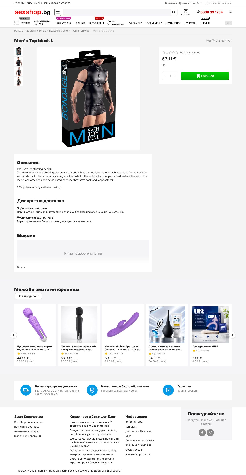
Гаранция (184, 386)
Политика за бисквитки (139, 440)
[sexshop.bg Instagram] (210, 432)
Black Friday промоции (28, 435)
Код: (208, 40)
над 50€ (183, 3)
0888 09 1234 (134, 422)
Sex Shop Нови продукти (29, 422)
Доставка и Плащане (219, 3)
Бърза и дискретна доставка (56, 386)
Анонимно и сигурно (26, 431)
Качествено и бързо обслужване (125, 386)
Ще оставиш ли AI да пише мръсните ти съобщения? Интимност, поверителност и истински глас (94, 442)
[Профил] (230, 12)
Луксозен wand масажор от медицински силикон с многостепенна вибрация (35, 348)
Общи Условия (134, 449)
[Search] (174, 12)
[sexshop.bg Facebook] (202, 432)
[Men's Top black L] (88, 98)
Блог (128, 435)
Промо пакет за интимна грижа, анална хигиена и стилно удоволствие (164, 348)
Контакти (130, 426)
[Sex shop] (32, 12)
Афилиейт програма (137, 454)
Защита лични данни (138, 444)
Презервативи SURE (205, 346)
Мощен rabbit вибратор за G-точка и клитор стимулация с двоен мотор (122, 348)
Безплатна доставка (26, 426)
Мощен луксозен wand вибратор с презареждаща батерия (78, 348)
